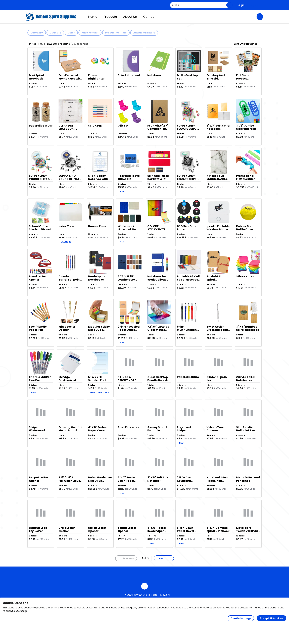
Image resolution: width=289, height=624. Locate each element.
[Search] (229, 5)
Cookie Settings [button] (241, 618)
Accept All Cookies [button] (271, 618)
